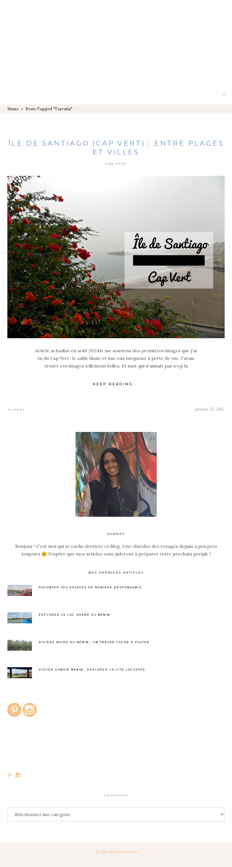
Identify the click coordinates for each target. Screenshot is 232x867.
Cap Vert (116, 164)
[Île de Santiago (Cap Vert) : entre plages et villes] (116, 257)
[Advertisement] (116, 42)
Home (13, 108)
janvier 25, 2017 (210, 409)
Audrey (16, 410)
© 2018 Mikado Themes (116, 851)
